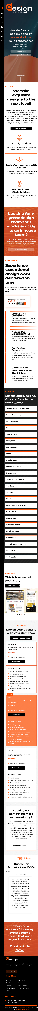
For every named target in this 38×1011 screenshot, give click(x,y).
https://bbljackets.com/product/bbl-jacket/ (19, 968)
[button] (17, 614)
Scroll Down (21, 76)
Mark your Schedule (21, 55)
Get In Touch (21, 51)
